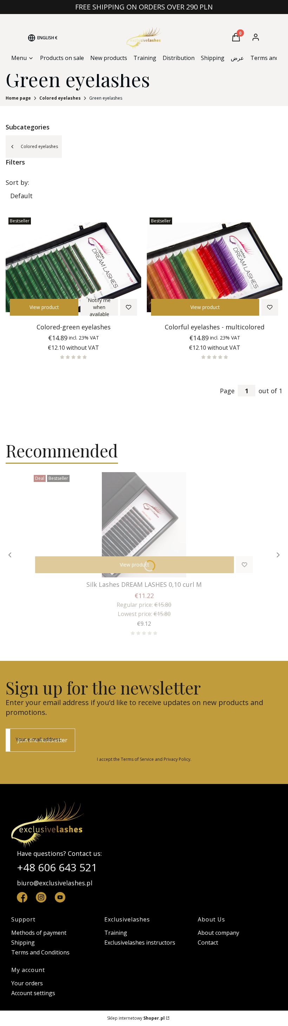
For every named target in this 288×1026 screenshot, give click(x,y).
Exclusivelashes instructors (139, 942)
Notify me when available (99, 307)
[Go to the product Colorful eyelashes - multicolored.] (214, 267)
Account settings (33, 993)
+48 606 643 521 (57, 867)
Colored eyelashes (60, 98)
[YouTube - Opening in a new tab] (60, 897)
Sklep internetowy (136, 1018)
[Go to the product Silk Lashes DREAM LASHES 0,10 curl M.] (144, 524)
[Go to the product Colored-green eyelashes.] (73, 267)
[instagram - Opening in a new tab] (41, 897)
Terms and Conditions (40, 952)
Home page (18, 98)
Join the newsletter (42, 740)
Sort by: (17, 182)
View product (44, 307)
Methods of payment (38, 933)
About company (218, 933)
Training (115, 933)
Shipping (23, 942)
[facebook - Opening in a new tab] (22, 897)
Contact (208, 942)
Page (227, 390)
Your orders (27, 983)
